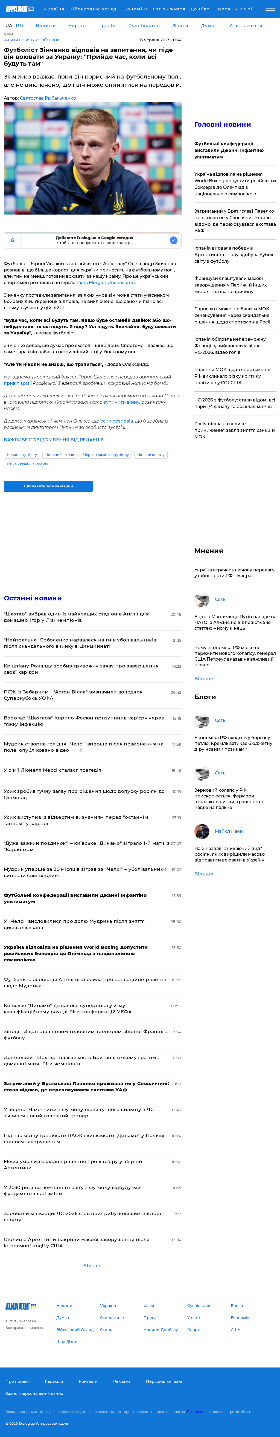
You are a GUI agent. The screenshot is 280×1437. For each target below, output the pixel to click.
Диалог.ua (195, 1412)
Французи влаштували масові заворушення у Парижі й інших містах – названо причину (230, 285)
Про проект (17, 1381)
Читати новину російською (32, 40)
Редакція (54, 1381)
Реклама (121, 1381)
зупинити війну (121, 402)
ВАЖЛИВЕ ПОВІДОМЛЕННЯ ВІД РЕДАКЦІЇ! (53, 440)
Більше (92, 1265)
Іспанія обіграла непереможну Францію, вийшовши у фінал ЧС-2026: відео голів (230, 346)
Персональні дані (164, 1381)
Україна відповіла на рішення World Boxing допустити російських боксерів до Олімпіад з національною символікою (235, 184)
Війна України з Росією (27, 464)
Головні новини (222, 124)
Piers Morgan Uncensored (106, 282)
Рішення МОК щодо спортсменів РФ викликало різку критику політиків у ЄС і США (232, 376)
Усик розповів (116, 421)
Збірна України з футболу (106, 455)
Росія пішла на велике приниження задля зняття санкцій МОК (234, 430)
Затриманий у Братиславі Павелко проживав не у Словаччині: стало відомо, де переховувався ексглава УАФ (235, 221)
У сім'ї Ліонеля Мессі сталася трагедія (52, 770)
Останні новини (33, 598)
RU (20, 25)
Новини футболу (22, 455)
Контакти (88, 1381)
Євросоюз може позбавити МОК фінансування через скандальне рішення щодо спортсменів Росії (232, 315)
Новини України (59, 455)
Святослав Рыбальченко (48, 98)
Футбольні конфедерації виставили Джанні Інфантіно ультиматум (229, 150)
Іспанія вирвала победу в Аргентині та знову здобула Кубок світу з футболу (233, 254)
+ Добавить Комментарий (48, 486)
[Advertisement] (93, 539)
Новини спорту (151, 455)
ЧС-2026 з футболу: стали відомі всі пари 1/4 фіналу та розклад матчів (234, 403)
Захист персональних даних (34, 1393)
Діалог (9, 34)
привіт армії (18, 383)
